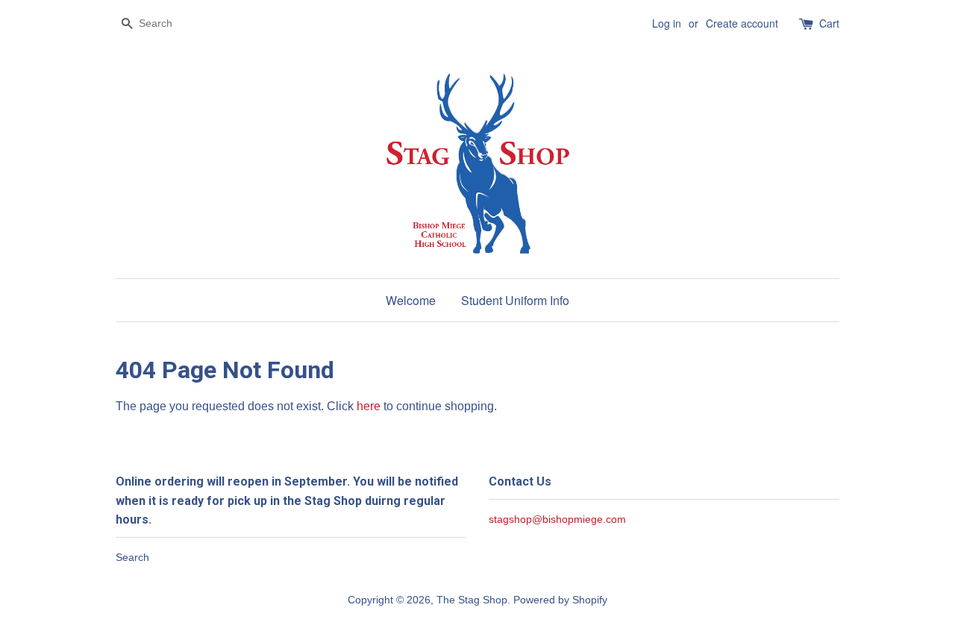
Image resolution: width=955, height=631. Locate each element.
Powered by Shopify (560, 600)
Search (132, 557)
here (369, 406)
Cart (829, 23)
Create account (742, 23)
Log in (666, 23)
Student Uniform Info (515, 300)
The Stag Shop (471, 600)
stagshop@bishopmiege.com (557, 519)
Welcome (411, 300)
